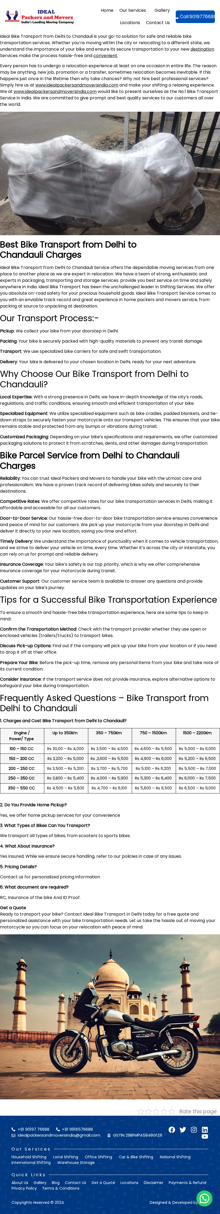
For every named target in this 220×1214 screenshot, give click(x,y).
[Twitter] (182, 1129)
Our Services (132, 10)
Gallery (162, 10)
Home (107, 10)
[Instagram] (193, 1129)
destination (202, 49)
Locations (130, 23)
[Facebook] (171, 1129)
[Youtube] (204, 1136)
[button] (204, 1198)
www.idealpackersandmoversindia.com (76, 85)
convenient (105, 56)
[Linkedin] (204, 1129)
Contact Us (158, 23)
